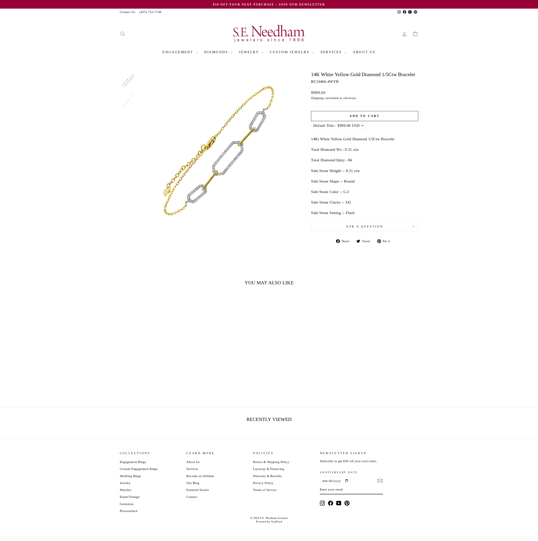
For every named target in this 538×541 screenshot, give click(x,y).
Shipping (317, 98)
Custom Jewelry (290, 52)
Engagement (178, 52)
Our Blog (192, 483)
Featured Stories (197, 490)
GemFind (276, 521)
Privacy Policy (263, 483)
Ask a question (364, 226)
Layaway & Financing (268, 469)
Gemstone (127, 504)
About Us (364, 52)
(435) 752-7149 (151, 12)
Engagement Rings (133, 462)
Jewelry (249, 52)
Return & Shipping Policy (271, 462)
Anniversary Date (339, 472)
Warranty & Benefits (267, 476)
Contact (191, 497)
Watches (125, 490)
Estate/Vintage (130, 497)
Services (331, 52)
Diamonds (217, 52)
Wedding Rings (130, 476)
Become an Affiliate (200, 476)
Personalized (128, 511)
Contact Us (127, 12)
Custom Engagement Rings (139, 469)
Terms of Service (265, 490)
